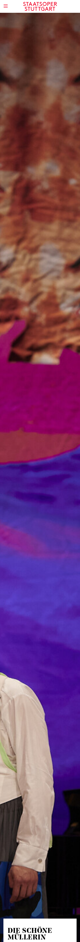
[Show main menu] (5, 6)
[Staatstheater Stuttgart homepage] (40, 6)
